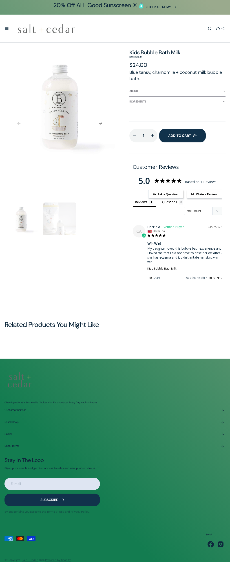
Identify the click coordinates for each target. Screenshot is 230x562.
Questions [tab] (169, 202)
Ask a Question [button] (168, 194)
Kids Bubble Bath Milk (162, 268)
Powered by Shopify (58, 560)
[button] (6, 28)
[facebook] (211, 544)
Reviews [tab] (141, 202)
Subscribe (49, 500)
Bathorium (135, 57)
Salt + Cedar (30, 560)
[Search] (210, 28)
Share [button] (157, 278)
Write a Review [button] (206, 194)
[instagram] (221, 544)
